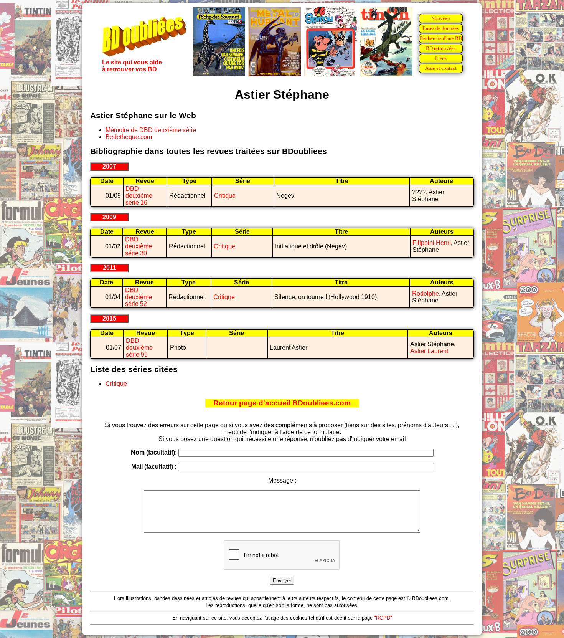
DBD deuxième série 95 (139, 347)
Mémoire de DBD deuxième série (151, 130)
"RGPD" (383, 618)
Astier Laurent (429, 351)
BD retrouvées (440, 48)
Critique (225, 195)
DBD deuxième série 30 (138, 246)
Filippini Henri (431, 243)
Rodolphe (425, 293)
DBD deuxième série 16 (138, 195)
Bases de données (440, 28)
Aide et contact (441, 68)
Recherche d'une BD (441, 38)
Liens (441, 58)
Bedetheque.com (129, 137)
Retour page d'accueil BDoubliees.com (282, 403)
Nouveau (440, 18)
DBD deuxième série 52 (138, 297)
